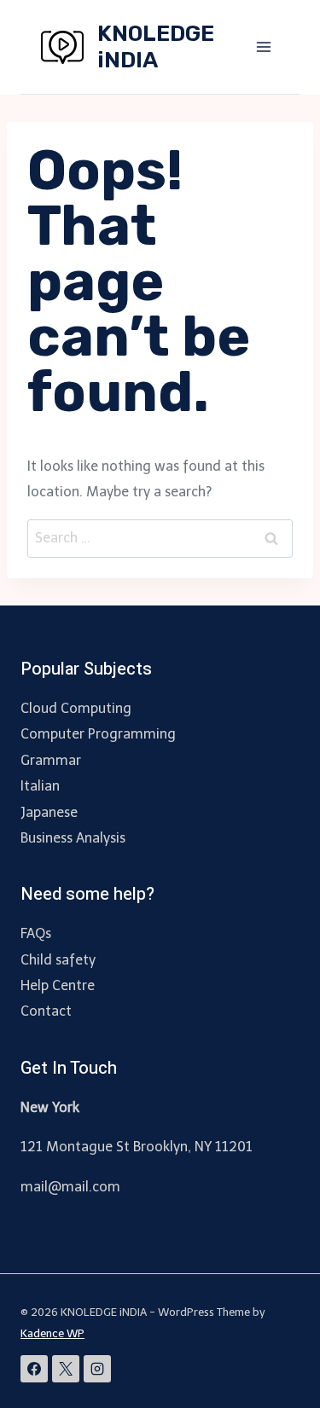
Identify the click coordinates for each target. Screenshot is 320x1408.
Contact (46, 1011)
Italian (40, 786)
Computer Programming (98, 734)
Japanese (49, 812)
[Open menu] (263, 46)
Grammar (50, 760)
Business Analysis (72, 838)
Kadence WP (52, 1333)
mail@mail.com (70, 1187)
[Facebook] (34, 1368)
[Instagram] (97, 1368)
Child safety (58, 960)
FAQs (35, 933)
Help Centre (57, 985)
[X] (65, 1368)
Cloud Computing (75, 708)
